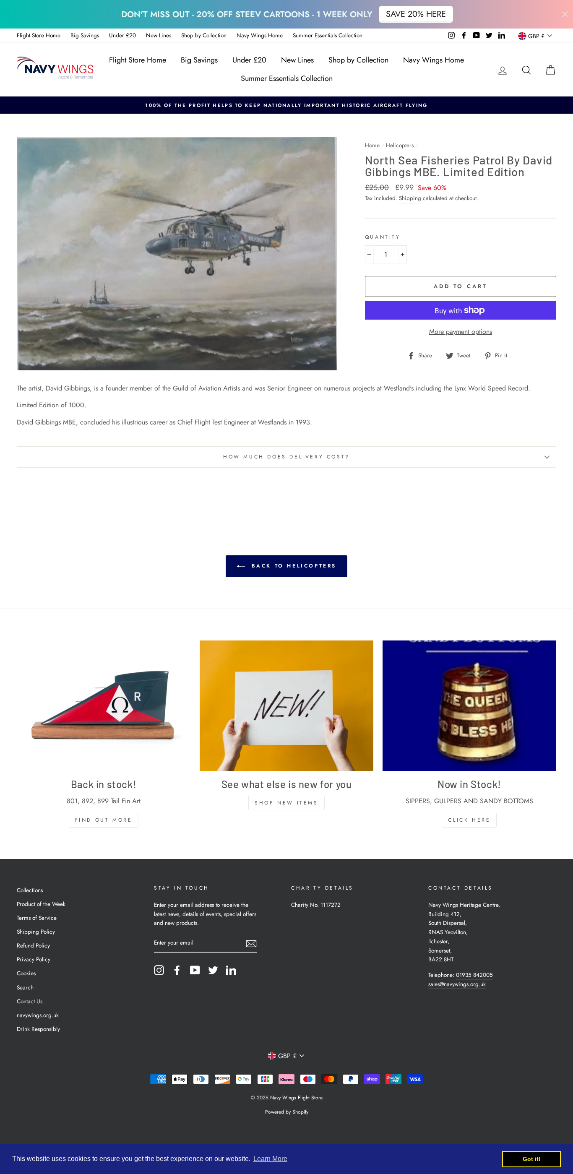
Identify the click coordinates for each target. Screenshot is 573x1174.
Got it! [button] (532, 1159)
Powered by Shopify (286, 1112)
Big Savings (84, 35)
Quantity (383, 237)
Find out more (104, 820)
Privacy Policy (33, 959)
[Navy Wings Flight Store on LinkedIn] (231, 970)
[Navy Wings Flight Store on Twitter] (213, 970)
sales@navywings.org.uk (457, 984)
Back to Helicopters (292, 566)
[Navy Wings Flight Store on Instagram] (159, 970)
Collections (30, 890)
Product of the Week (41, 904)
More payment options (460, 331)
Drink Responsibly (38, 1029)
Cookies (26, 973)
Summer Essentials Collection (327, 35)
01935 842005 (474, 975)
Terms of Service (37, 918)
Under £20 (122, 35)
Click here (469, 820)
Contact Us (29, 1001)
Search (25, 987)
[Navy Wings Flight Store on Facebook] (177, 970)
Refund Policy (33, 945)
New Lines (158, 35)
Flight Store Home (38, 35)
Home (372, 145)
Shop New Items (286, 803)
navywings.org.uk (38, 1015)
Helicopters (400, 145)
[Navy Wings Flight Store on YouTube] (195, 970)
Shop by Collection (204, 35)
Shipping (410, 198)
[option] (286, 105)
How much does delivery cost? (286, 457)
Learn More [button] (270, 1158)
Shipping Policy (36, 931)
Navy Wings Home (260, 35)
